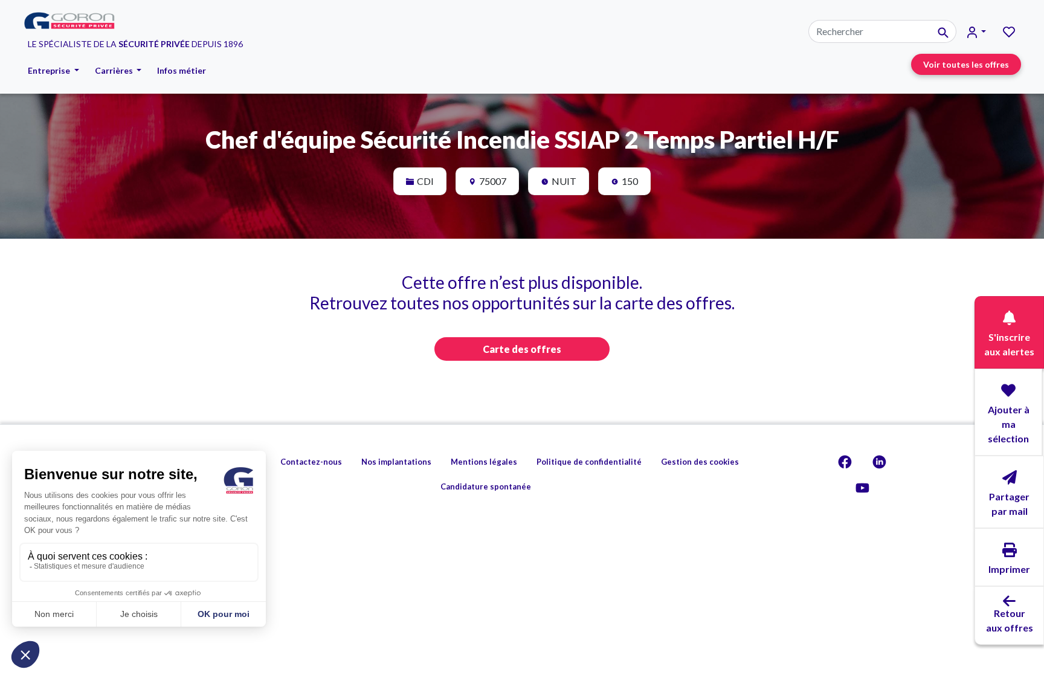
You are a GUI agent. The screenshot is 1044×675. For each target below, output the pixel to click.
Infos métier (181, 70)
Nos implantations (396, 462)
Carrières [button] (115, 70)
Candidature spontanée (485, 486)
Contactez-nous (311, 462)
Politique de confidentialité (589, 462)
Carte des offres (522, 349)
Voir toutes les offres (966, 64)
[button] (976, 31)
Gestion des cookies (700, 462)
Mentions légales (484, 462)
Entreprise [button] (50, 70)
